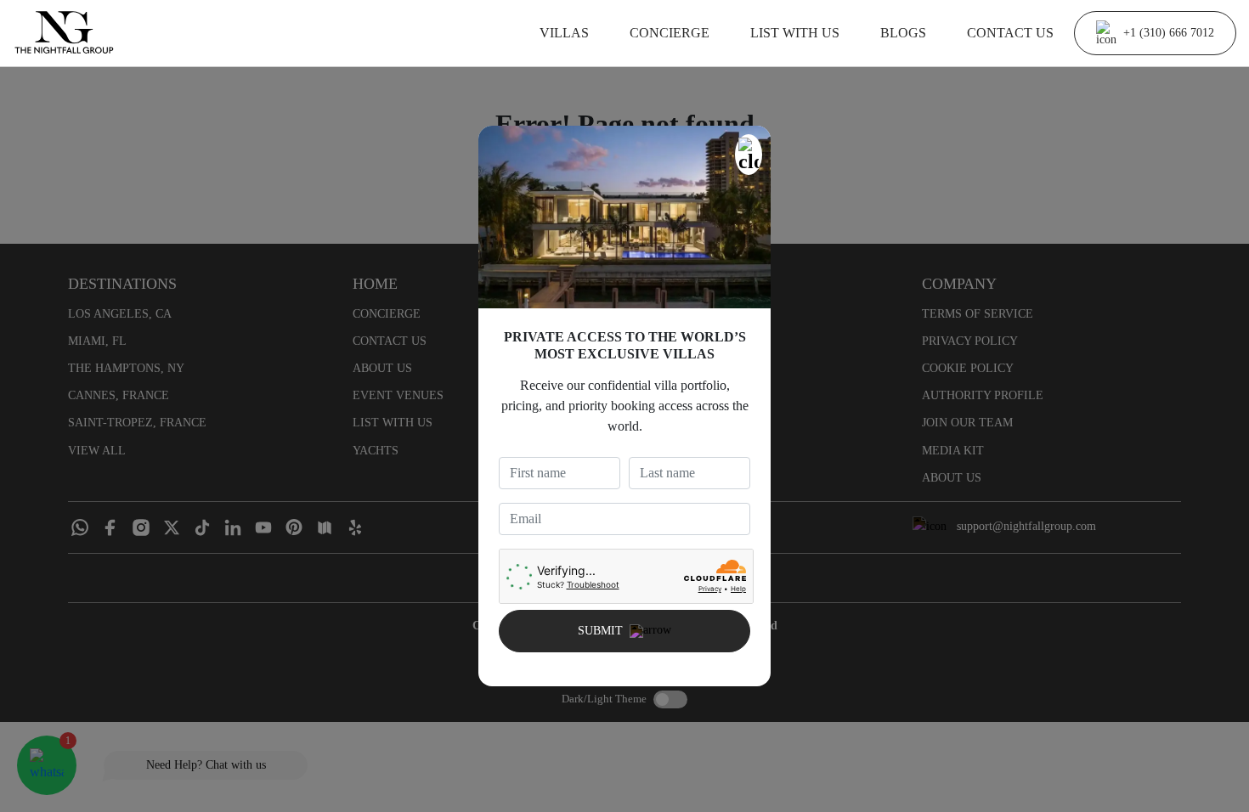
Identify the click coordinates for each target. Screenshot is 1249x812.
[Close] (748, 154)
